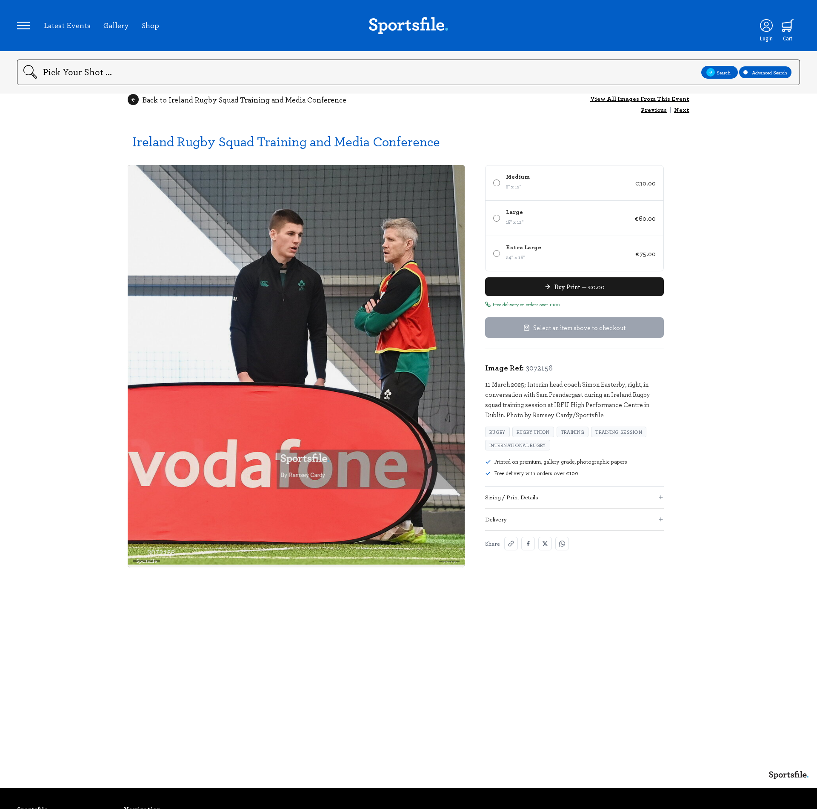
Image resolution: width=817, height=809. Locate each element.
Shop (150, 25)
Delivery (496, 519)
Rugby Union (533, 432)
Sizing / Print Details (511, 497)
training (572, 432)
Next (681, 109)
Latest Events (67, 25)
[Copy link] (511, 543)
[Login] (766, 25)
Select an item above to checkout (579, 327)
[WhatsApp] (562, 543)
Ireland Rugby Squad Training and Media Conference (286, 141)
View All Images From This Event (639, 98)
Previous (654, 109)
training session (618, 432)
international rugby (517, 445)
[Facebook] (528, 543)
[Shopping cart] (787, 25)
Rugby (497, 432)
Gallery (116, 25)
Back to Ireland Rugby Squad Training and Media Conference (244, 99)
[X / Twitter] (545, 543)
